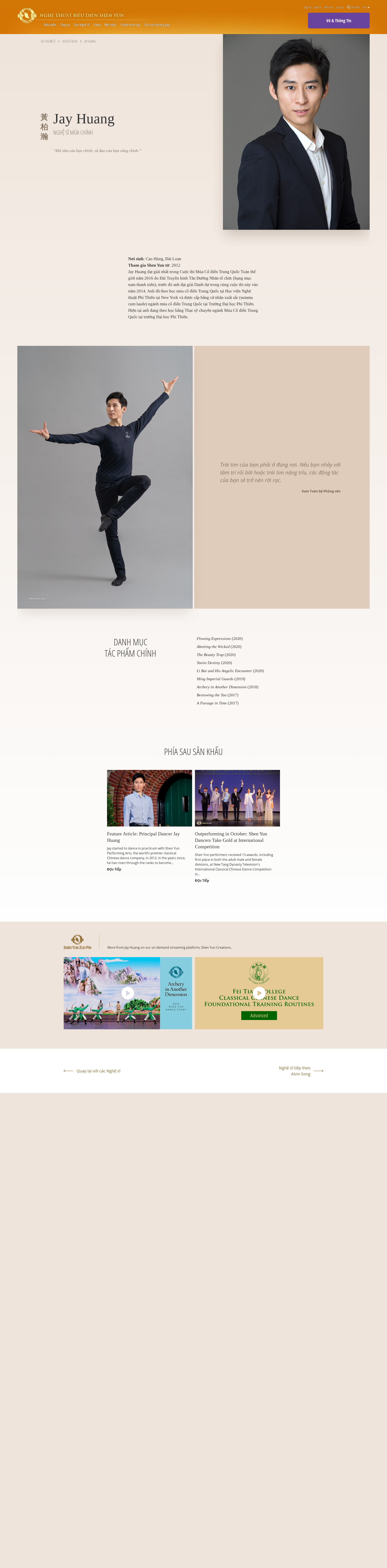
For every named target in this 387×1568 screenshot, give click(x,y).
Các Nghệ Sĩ (81, 24)
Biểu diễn (50, 24)
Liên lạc (340, 7)
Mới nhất (110, 24)
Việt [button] (365, 7)
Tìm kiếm (355, 7)
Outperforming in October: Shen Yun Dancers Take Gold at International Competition (231, 840)
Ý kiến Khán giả (130, 24)
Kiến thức (328, 7)
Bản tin (317, 7)
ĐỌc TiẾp (114, 869)
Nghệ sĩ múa (69, 41)
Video (97, 24)
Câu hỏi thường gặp (157, 24)
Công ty (65, 24)
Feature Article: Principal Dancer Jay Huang (143, 837)
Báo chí (307, 7)
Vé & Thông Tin (338, 20)
